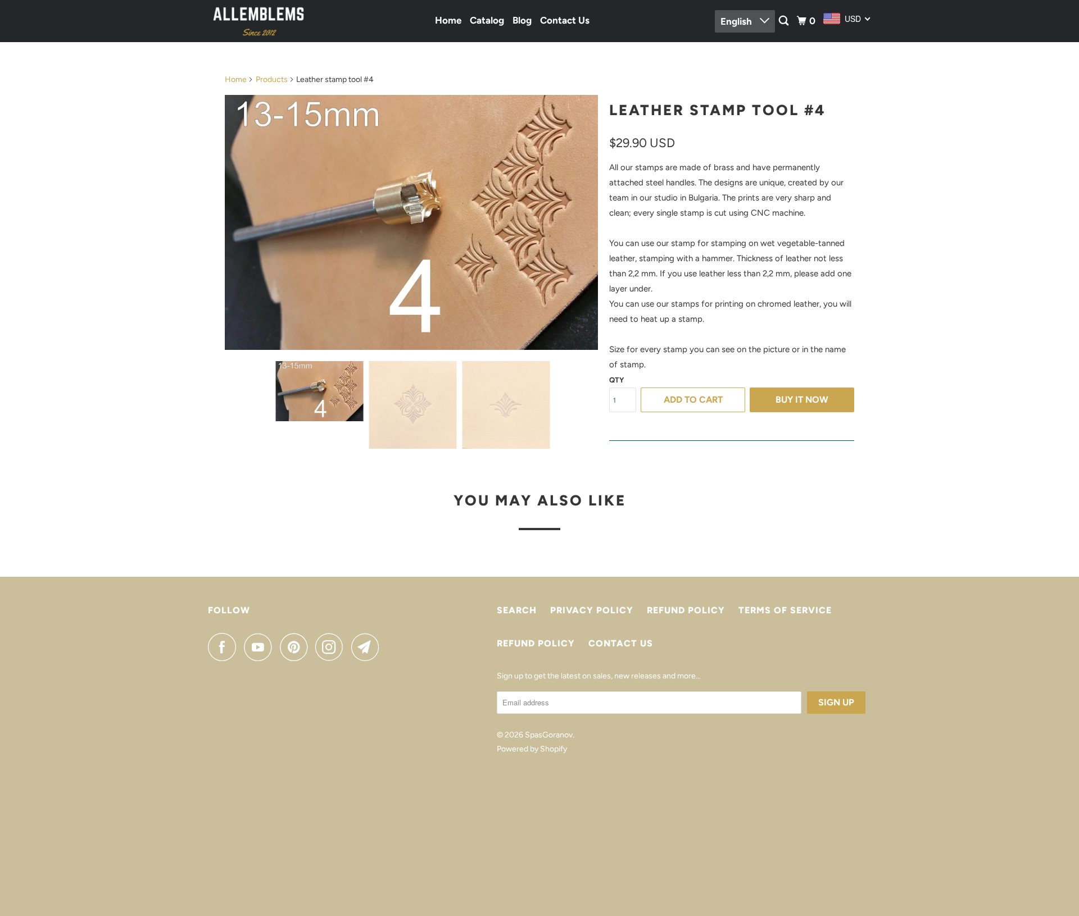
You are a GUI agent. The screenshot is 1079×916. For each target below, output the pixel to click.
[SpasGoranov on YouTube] (261, 647)
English (737, 21)
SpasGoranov (549, 735)
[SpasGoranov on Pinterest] (296, 647)
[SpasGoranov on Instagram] (332, 647)
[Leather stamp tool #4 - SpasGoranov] (411, 222)
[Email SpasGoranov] (368, 647)
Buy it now (802, 399)
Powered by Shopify (532, 749)
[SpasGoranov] (258, 21)
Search (517, 610)
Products (272, 79)
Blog (522, 20)
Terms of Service (785, 610)
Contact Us (565, 20)
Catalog (487, 20)
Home (448, 20)
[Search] (784, 21)
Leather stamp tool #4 (717, 110)
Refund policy (686, 610)
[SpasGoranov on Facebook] (225, 647)
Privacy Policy (591, 610)
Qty (616, 380)
